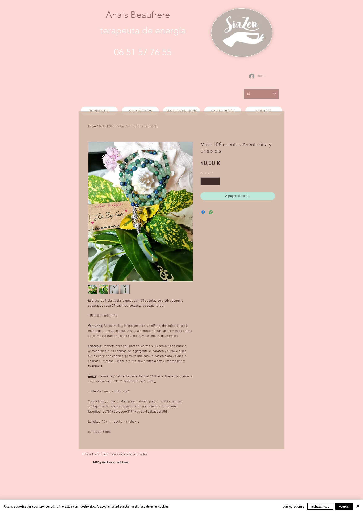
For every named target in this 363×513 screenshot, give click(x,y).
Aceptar (344, 506)
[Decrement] (203, 181)
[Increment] (216, 181)
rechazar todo (320, 506)
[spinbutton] (210, 181)
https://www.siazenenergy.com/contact (124, 454)
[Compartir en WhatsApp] (211, 212)
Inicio (92, 126)
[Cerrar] (357, 506)
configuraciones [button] (293, 506)
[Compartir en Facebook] (203, 212)
